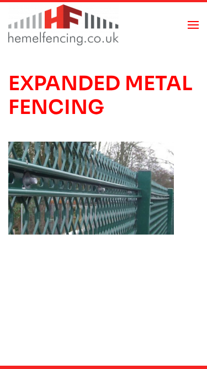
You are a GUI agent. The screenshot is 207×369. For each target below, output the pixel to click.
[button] (193, 25)
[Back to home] (63, 25)
